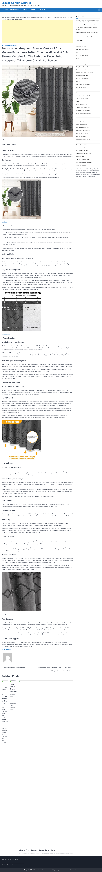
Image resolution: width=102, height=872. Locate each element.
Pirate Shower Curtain (81, 136)
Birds (25, 9)
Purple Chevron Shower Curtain (83, 139)
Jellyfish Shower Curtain (81, 104)
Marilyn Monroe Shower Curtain (83, 113)
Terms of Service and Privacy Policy (10, 859)
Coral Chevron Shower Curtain (83, 84)
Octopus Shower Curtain (81, 121)
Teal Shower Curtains (80, 156)
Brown (77, 58)
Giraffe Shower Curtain (81, 90)
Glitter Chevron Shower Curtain (83, 95)
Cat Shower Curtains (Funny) (82, 64)
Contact (3, 862)
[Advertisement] (37, 31)
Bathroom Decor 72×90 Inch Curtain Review (86, 24)
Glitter (77, 92)
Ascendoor (62, 869)
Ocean (33, 9)
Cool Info (78, 81)
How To (77, 101)
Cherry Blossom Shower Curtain (83, 66)
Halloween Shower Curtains (82, 98)
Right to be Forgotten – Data (8, 864)
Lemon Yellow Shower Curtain (83, 110)
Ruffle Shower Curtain (81, 142)
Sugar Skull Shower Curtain (82, 150)
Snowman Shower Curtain (82, 147)
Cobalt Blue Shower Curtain (82, 75)
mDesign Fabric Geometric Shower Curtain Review (37, 850)
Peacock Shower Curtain (81, 124)
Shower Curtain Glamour (16, 2)
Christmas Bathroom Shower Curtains (84, 72)
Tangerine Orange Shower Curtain (83, 153)
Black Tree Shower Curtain (82, 55)
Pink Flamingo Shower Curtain (83, 130)
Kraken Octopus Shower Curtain (83, 107)
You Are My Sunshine (81, 165)
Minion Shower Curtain (81, 116)
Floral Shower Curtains (81, 87)
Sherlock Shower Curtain (81, 144)
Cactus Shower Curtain (81, 61)
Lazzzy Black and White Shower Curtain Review (4, 694)
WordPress (74, 869)
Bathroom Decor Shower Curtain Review (85, 36)
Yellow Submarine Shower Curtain (83, 162)
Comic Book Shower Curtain (82, 78)
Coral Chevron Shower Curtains (13, 688)
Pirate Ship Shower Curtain (82, 133)
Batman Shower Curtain (81, 46)
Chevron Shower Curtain (9, 45)
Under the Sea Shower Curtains (83, 159)
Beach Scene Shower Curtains (82, 49)
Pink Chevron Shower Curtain (82, 127)
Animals (43, 9)
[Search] (99, 10)
